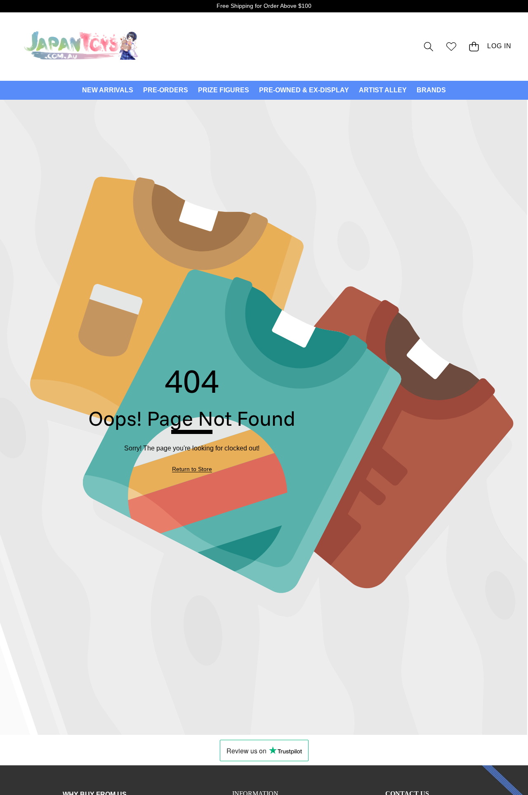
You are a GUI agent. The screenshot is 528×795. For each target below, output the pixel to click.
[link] (192, 469)
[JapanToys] (81, 46)
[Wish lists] (451, 46)
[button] (428, 46)
